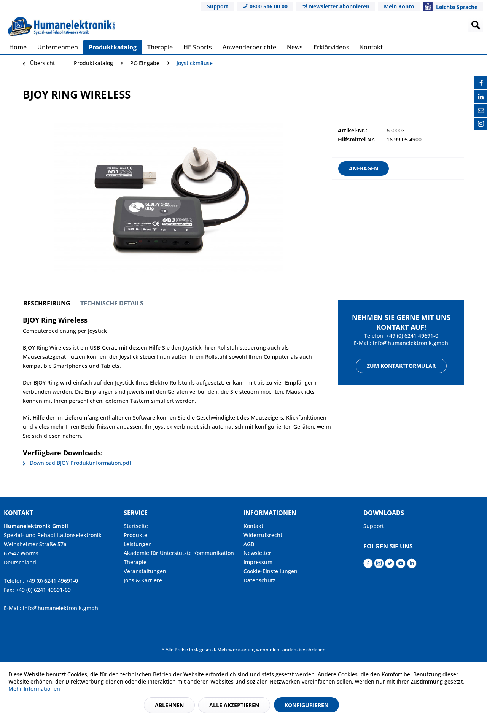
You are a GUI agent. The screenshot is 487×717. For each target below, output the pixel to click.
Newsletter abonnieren (338, 6)
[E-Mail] (481, 110)
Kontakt (253, 525)
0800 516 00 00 (268, 6)
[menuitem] (416, 24)
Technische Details (111, 303)
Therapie (135, 562)
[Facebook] (481, 83)
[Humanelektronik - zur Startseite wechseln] (61, 26)
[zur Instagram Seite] (379, 565)
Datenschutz (259, 580)
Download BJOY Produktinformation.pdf (79, 462)
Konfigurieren (306, 705)
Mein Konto (399, 6)
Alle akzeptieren (234, 705)
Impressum (258, 562)
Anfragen (363, 168)
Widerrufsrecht (263, 535)
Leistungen (138, 544)
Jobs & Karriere (143, 580)
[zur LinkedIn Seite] (412, 565)
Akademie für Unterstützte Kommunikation (179, 552)
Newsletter (257, 552)
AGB (249, 544)
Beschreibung (46, 303)
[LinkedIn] (481, 97)
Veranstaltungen (145, 571)
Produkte (135, 535)
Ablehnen (169, 705)
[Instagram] (481, 124)
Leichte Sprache (455, 7)
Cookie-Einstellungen (271, 571)
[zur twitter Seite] (390, 565)
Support (217, 6)
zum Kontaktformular (401, 365)
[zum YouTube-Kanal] (401, 565)
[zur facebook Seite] (368, 565)
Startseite (136, 525)
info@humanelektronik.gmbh (410, 343)
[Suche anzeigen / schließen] (475, 24)
